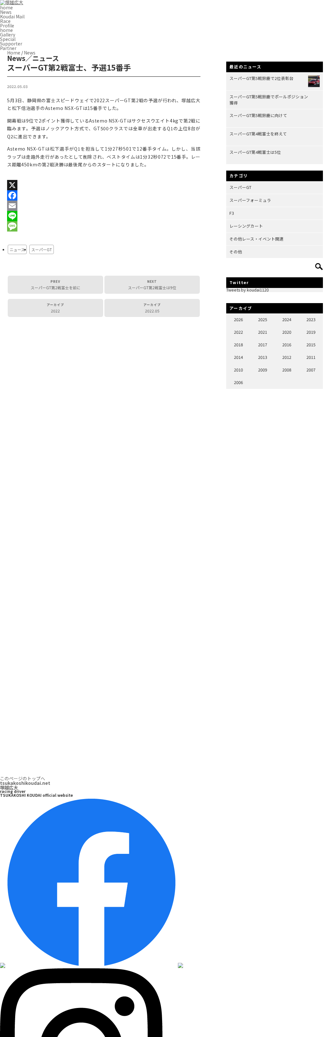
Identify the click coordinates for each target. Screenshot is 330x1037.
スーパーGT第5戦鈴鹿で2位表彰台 (261, 78)
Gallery (7, 34)
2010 (238, 370)
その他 (235, 252)
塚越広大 (25, 785)
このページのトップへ (22, 778)
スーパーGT (41, 249)
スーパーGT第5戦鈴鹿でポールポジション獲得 (268, 100)
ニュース (17, 249)
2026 (238, 319)
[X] (103, 185)
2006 (238, 382)
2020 (286, 332)
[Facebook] (103, 195)
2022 (55, 307)
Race (5, 21)
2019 (310, 332)
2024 (286, 319)
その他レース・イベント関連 (256, 239)
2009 (262, 370)
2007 (310, 370)
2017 (262, 344)
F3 (231, 213)
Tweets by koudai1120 (247, 290)
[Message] (103, 226)
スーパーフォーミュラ (250, 200)
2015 (310, 344)
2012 (286, 357)
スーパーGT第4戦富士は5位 (255, 152)
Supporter (11, 43)
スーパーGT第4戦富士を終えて (258, 134)
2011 (310, 357)
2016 (286, 344)
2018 (238, 344)
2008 (286, 370)
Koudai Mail (12, 16)
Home (13, 52)
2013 (262, 357)
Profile (7, 25)
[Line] (103, 216)
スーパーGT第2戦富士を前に (56, 284)
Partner (8, 48)
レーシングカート (246, 226)
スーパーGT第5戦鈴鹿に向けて (258, 115)
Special (7, 39)
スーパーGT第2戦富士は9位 (152, 284)
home (6, 7)
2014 (238, 357)
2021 (262, 332)
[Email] (103, 206)
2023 (310, 319)
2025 (262, 319)
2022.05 (152, 307)
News (6, 12)
